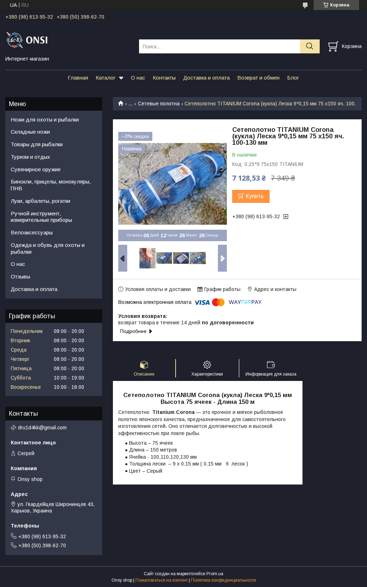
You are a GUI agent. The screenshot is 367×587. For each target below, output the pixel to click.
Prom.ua (214, 573)
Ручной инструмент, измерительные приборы (41, 216)
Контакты (164, 78)
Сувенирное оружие (36, 169)
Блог (293, 78)
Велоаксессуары (32, 232)
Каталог (105, 78)
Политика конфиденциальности (223, 580)
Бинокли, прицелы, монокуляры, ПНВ (51, 184)
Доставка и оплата (206, 78)
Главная (78, 78)
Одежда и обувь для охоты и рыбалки (48, 248)
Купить (255, 196)
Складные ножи (30, 132)
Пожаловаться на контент (161, 580)
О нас (138, 78)
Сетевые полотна (159, 103)
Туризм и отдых (30, 157)
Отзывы (20, 276)
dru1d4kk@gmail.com (42, 427)
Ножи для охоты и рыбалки (45, 119)
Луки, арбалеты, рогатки (40, 201)
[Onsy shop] (67, 40)
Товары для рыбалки (37, 144)
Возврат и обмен (258, 78)
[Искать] (310, 46)
